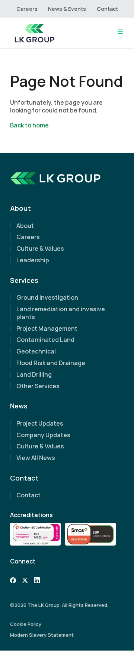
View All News (35, 458)
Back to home (29, 125)
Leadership (32, 260)
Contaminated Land (45, 340)
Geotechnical (36, 351)
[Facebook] (13, 581)
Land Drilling (34, 374)
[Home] (34, 32)
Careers (27, 8)
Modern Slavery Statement (42, 635)
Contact (107, 8)
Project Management (46, 328)
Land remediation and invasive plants (60, 313)
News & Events (67, 8)
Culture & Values (40, 248)
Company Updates (43, 435)
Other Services (38, 386)
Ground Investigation (47, 297)
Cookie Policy (25, 624)
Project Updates (39, 423)
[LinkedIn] (37, 581)
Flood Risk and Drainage (50, 363)
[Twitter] (25, 581)
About (25, 226)
